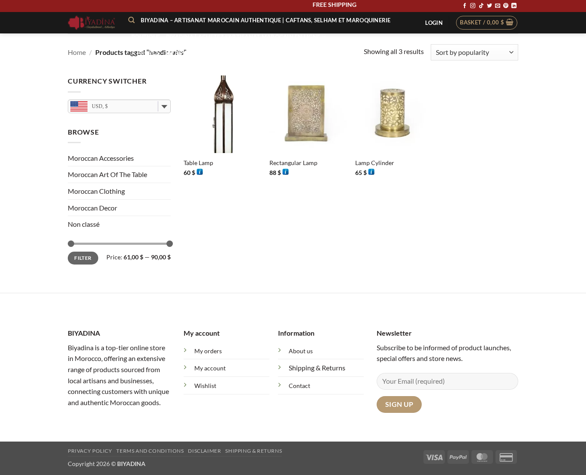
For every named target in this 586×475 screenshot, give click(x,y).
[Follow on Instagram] (472, 6)
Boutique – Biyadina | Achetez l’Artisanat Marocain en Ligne (225, 36)
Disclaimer (204, 451)
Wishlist (205, 385)
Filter (82, 258)
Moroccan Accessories (101, 158)
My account (210, 368)
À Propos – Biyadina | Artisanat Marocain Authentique (217, 52)
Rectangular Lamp (293, 162)
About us (301, 351)
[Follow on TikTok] (481, 6)
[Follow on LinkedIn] (514, 6)
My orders (208, 351)
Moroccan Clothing (96, 191)
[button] (433, 22)
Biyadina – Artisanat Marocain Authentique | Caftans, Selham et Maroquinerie (265, 20)
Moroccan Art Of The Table (107, 174)
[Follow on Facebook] (464, 6)
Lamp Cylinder (374, 162)
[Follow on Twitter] (489, 6)
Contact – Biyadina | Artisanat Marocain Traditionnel (218, 68)
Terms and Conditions (150, 451)
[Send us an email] (497, 6)
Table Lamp (198, 162)
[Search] (131, 20)
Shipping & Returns (317, 368)
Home (77, 52)
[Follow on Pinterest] (505, 6)
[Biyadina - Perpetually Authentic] (91, 22)
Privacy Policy (90, 451)
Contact (299, 385)
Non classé (84, 224)
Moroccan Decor (92, 208)
